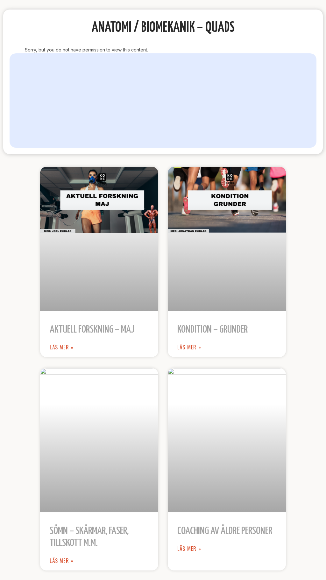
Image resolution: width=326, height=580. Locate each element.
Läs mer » (62, 347)
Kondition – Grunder (212, 330)
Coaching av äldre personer (224, 531)
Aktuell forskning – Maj (92, 330)
